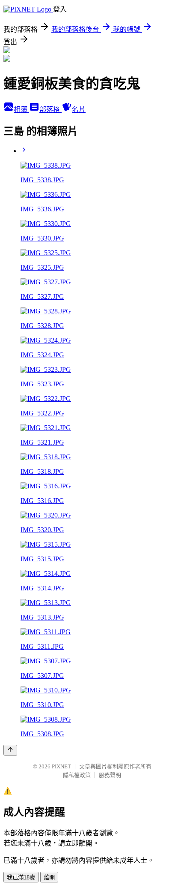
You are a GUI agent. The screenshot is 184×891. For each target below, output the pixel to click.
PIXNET (61, 766)
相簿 (21, 109)
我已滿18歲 (21, 877)
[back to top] (10, 750)
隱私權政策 (77, 775)
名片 (79, 109)
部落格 (50, 109)
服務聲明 (110, 775)
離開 (49, 877)
